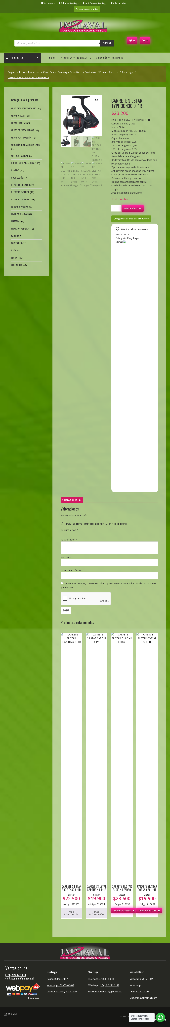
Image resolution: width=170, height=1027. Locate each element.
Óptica (14, 250)
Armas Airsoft (18, 115)
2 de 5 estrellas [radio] (67, 534)
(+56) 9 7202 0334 (139, 991)
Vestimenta (16, 265)
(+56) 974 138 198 (15, 975)
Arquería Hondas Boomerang (25, 144)
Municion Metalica (20, 228)
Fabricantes (84, 57)
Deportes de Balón (20, 185)
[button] (97, 100)
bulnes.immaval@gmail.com (62, 991)
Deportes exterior (20, 192)
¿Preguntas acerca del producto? (131, 218)
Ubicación (101, 57)
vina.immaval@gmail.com (143, 997)
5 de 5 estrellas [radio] (81, 534)
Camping (15, 170)
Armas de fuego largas (22, 130)
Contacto (118, 57)
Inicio (51, 57)
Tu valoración (69, 539)
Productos (17, 57)
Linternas (16, 221)
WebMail (12, 1014)
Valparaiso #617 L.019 (142, 978)
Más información (71, 913)
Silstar (71, 894)
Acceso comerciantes (87, 8)
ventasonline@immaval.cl (19, 978)
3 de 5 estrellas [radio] (72, 534)
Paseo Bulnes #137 (57, 978)
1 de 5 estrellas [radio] (63, 534)
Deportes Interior (20, 199)
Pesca (14, 257)
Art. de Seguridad (20, 155)
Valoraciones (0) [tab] (71, 499)
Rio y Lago (133, 238)
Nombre (66, 557)
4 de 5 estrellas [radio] (77, 534)
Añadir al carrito (132, 208)
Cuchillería (17, 177)
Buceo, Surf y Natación (22, 163)
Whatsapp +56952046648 (60, 985)
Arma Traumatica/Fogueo (23, 108)
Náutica (15, 235)
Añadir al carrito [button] (122, 910)
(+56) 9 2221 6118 (109, 985)
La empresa (66, 57)
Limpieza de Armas (20, 214)
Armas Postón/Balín (21, 137)
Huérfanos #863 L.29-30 (101, 978)
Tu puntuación (69, 530)
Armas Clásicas (19, 123)
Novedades (16, 243)
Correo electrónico (72, 570)
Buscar (107, 43)
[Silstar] (135, 242)
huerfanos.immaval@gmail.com (105, 991)
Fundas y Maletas (19, 206)
